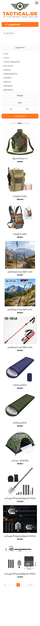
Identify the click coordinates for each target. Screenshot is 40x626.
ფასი (20, 102)
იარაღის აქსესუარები (11, 61)
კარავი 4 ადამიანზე (20, 460)
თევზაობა (7, 81)
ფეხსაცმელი (8, 89)
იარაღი (6, 57)
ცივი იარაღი (8, 65)
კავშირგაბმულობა (10, 73)
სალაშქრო (7, 77)
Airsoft (5, 53)
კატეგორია (20, 47)
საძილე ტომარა (20, 385)
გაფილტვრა (20, 116)
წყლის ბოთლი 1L (20, 158)
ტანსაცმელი (8, 85)
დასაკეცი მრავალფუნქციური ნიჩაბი (20, 498)
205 (30, 584)
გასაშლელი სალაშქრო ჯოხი (20, 271)
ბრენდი (20, 95)
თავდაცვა (7, 69)
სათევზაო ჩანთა (20, 196)
